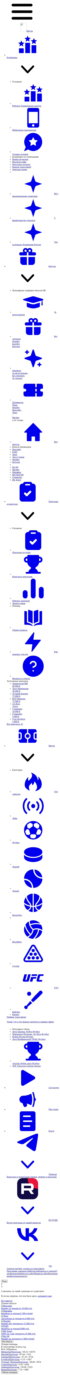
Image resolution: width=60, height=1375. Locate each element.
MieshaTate (6, 1352)
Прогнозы (16, 1352)
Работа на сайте (26, 1273)
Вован (4, 1369)
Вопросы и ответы (47, 1271)
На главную (6, 1301)
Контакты (14, 1273)
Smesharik (5, 1357)
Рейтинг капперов (9, 1372)
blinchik (4, 1354)
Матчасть (33, 1271)
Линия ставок (18, 603)
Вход (4, 1281)
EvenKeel (5, 1359)
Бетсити (16, 346)
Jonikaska (5, 1367)
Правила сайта (41, 1273)
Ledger (4, 1364)
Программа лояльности (18, 1271)
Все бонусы (7, 1342)
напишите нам (45, 1296)
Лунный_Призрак (9, 1362)
